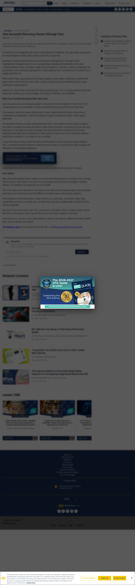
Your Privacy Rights (88, 578)
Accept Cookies (119, 578)
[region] (67, 578)
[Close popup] (91, 279)
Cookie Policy (30, 583)
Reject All (104, 578)
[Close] (131, 578)
